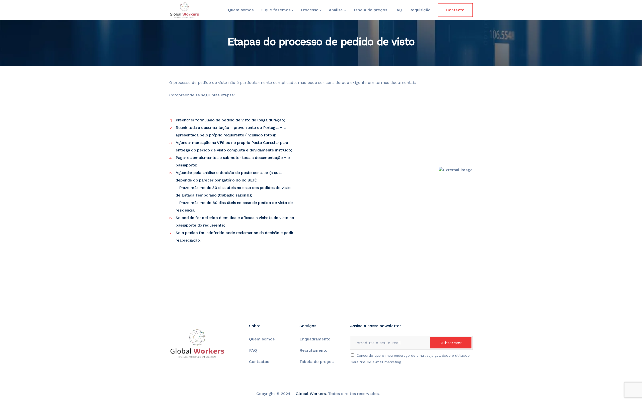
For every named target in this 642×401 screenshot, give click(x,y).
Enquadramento (315, 339)
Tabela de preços (370, 10)
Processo (309, 10)
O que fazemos (275, 10)
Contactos (259, 361)
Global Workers (311, 393)
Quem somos (241, 10)
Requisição (420, 10)
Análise (336, 10)
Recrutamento (313, 350)
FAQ (398, 10)
